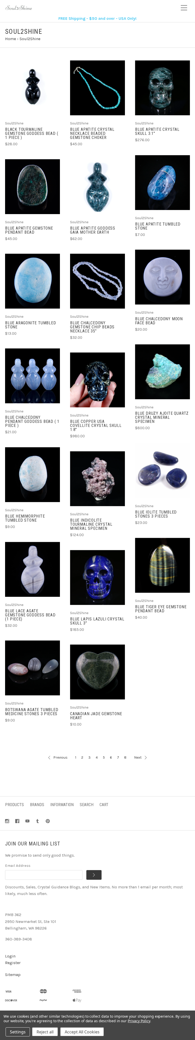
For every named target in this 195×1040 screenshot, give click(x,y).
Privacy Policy (139, 1020)
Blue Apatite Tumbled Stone (158, 226)
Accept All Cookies (82, 1032)
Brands (37, 804)
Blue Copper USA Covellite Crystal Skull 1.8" (95, 425)
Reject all (45, 1032)
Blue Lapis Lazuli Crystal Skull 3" (97, 621)
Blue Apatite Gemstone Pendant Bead (29, 230)
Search (86, 804)
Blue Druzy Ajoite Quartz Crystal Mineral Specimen (162, 417)
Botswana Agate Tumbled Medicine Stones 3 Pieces (31, 711)
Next (138, 757)
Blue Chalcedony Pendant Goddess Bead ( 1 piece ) (32, 421)
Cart (104, 804)
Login (10, 956)
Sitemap (13, 974)
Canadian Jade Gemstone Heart (96, 715)
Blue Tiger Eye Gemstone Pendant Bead (160, 608)
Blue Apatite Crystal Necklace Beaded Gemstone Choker (92, 133)
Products (14, 804)
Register (13, 962)
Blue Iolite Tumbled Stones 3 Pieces (156, 514)
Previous (60, 757)
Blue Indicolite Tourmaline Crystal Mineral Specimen (91, 524)
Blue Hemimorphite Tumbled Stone (25, 518)
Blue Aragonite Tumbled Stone (30, 325)
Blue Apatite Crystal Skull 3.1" (157, 131)
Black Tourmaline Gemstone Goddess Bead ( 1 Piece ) (31, 133)
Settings (18, 1032)
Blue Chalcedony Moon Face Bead (159, 320)
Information (62, 804)
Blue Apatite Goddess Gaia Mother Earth (92, 230)
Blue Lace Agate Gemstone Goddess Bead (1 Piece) (30, 615)
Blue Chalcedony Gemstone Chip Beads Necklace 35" (92, 327)
